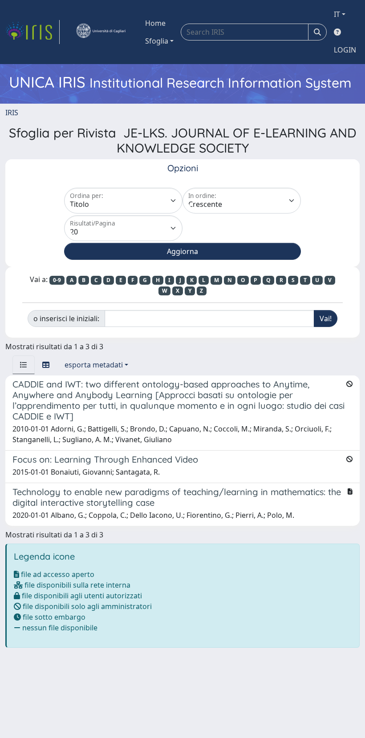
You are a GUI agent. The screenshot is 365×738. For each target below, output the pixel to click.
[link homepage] (32, 32)
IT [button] (337, 14)
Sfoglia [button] (156, 41)
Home (155, 23)
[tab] (23, 364)
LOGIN (345, 50)
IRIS (11, 112)
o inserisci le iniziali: (66, 318)
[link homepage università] (100, 32)
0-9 (57, 280)
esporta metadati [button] (94, 365)
